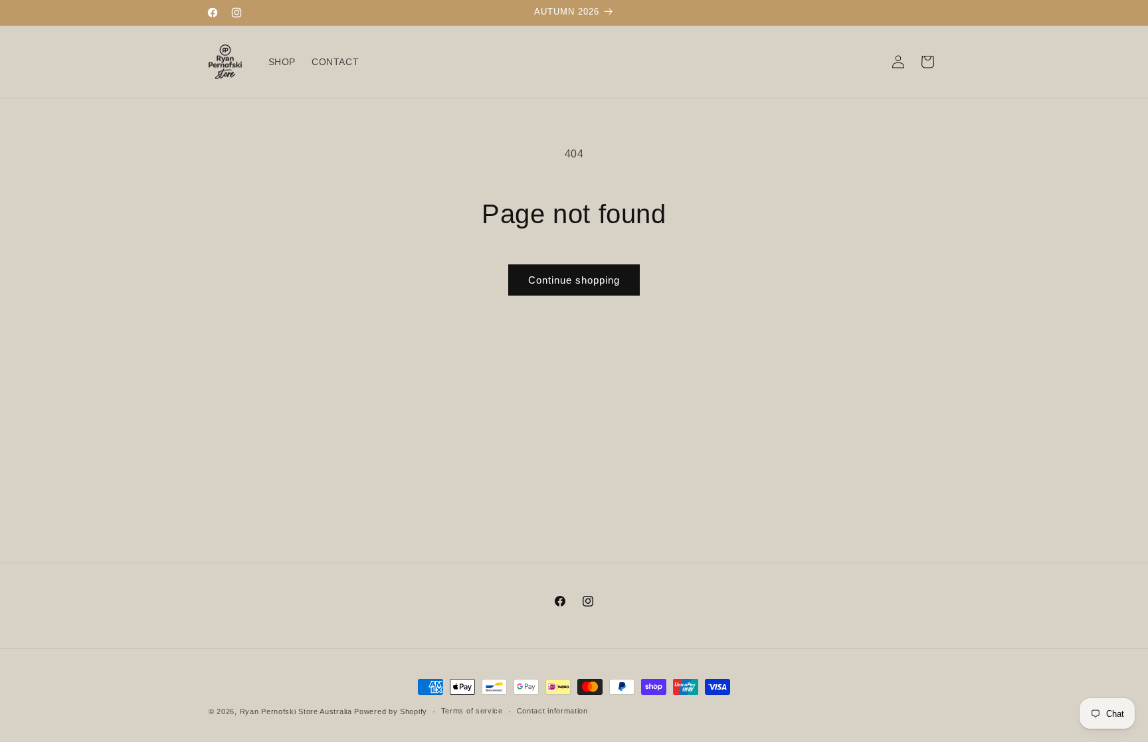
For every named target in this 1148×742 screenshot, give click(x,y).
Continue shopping (574, 280)
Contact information (552, 711)
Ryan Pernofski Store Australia (296, 711)
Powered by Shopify (390, 711)
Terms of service (472, 711)
